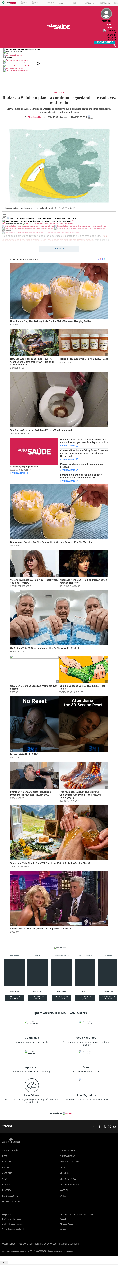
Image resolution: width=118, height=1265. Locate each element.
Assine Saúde (105, 42)
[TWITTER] (108, 1127)
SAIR (109, 27)
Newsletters (24, 70)
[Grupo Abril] (3, 3)
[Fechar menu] (21, 49)
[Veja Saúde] (59, 28)
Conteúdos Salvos (30, 63)
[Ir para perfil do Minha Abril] (59, 55)
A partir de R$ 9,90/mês (14, 998)
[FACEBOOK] (99, 1127)
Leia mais (59, 248)
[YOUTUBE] (113, 1127)
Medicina (59, 93)
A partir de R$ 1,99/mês (85, 998)
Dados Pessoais (28, 66)
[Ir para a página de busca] (114, 45)
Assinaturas (24, 60)
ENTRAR (107, 24)
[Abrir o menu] (4, 26)
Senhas (20, 68)
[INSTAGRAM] (104, 1127)
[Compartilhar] (73, 220)
